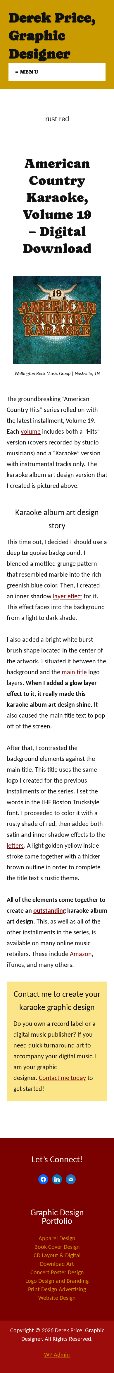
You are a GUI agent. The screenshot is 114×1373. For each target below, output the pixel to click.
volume (31, 432)
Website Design (57, 1298)
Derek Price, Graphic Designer (51, 36)
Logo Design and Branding (57, 1281)
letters (15, 846)
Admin (57, 1355)
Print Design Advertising (57, 1290)
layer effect (67, 596)
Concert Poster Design (57, 1273)
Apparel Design (57, 1239)
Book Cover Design (57, 1247)
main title (74, 672)
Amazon (81, 954)
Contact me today (62, 1078)
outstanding (49, 911)
